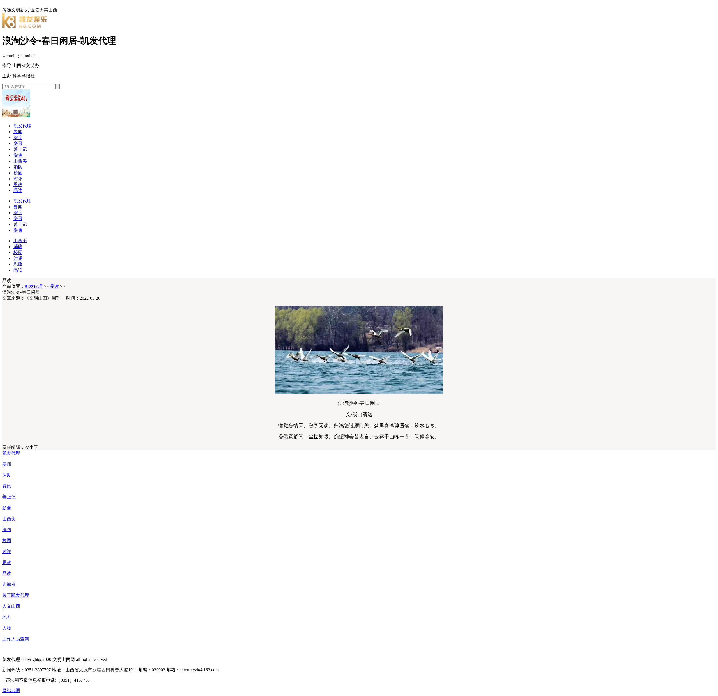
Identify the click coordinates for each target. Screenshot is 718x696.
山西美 (20, 161)
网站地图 (11, 690)
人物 (6, 628)
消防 (17, 167)
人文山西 (11, 606)
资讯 (17, 143)
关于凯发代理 (15, 595)
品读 (17, 190)
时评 (17, 178)
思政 (17, 184)
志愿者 (9, 584)
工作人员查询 (15, 639)
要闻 (17, 131)
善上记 (20, 149)
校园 (17, 172)
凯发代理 (22, 125)
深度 (17, 137)
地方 (6, 617)
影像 (17, 155)
